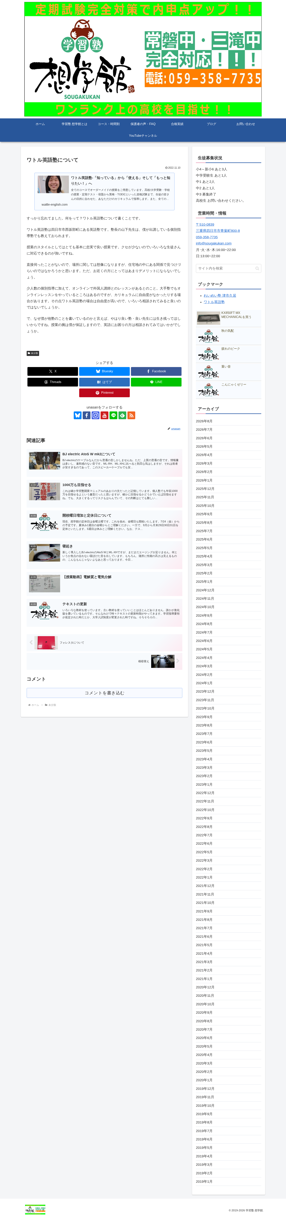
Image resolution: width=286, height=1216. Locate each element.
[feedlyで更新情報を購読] (122, 415)
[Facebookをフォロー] (86, 415)
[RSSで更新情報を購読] (131, 415)
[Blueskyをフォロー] (78, 415)
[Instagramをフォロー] (95, 415)
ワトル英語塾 (214, 302)
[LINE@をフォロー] (113, 415)
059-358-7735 (207, 237)
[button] (257, 268)
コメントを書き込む (105, 692)
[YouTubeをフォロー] (104, 415)
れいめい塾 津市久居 (220, 296)
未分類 (34, 353)
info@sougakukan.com (214, 243)
